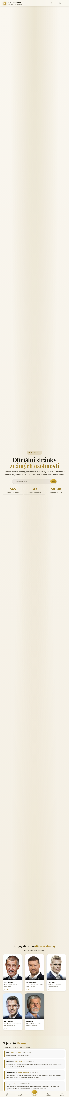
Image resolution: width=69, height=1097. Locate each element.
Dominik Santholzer (23, 1072)
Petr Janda (16, 1084)
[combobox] (53, 3)
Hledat (53, 481)
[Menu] (64, 3)
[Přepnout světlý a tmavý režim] (60, 3)
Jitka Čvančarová (16, 1052)
